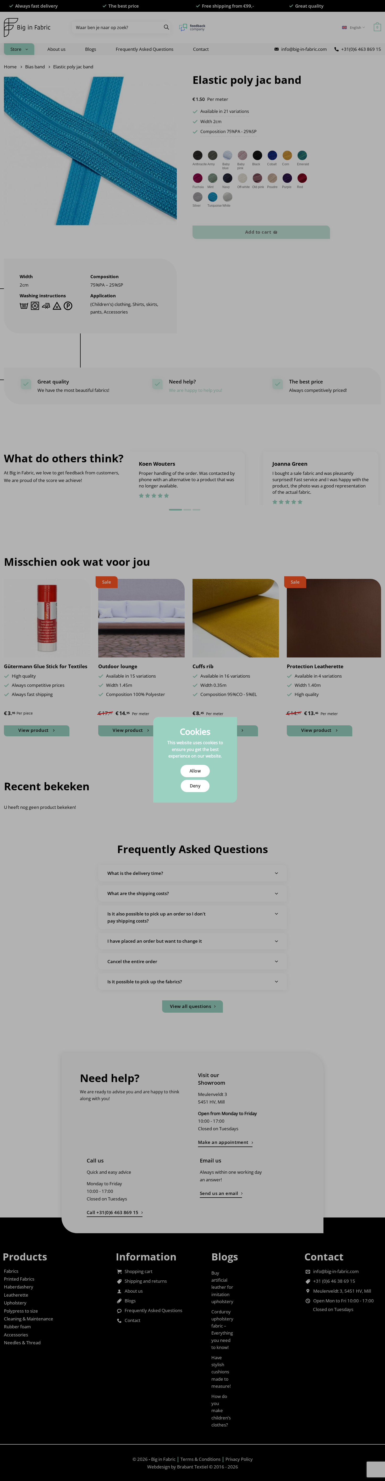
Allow (195, 771)
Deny (195, 786)
